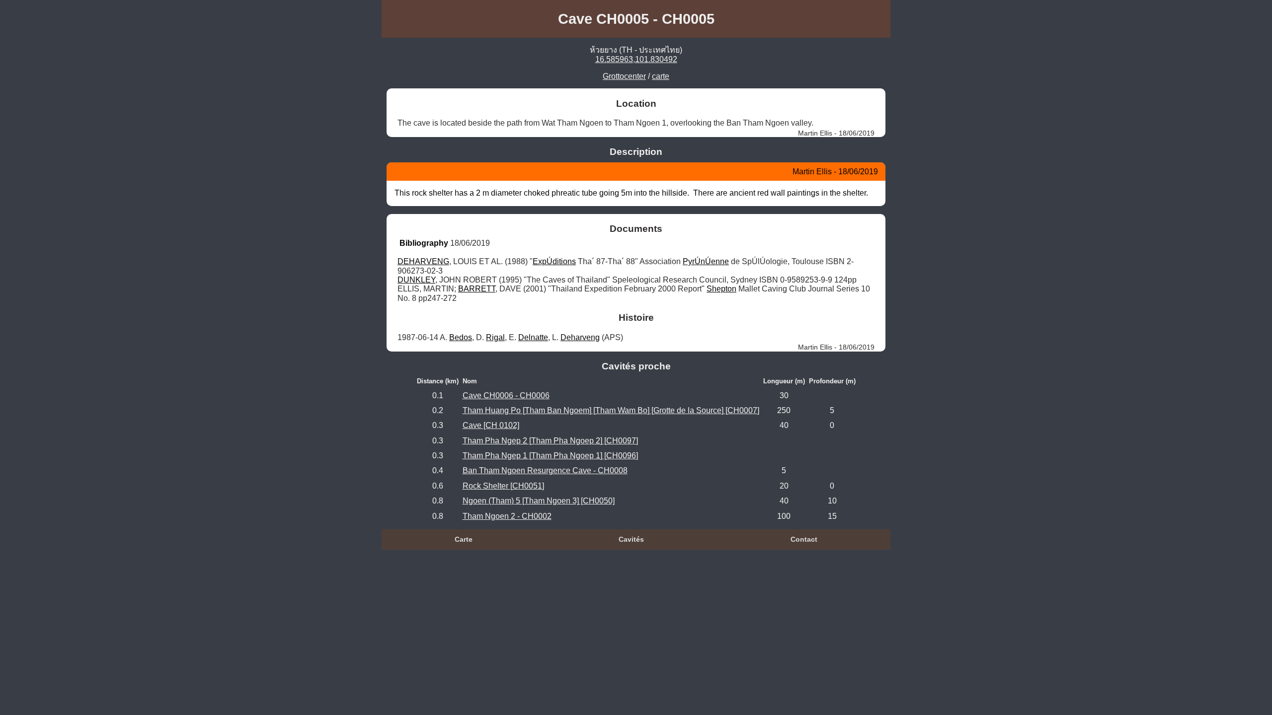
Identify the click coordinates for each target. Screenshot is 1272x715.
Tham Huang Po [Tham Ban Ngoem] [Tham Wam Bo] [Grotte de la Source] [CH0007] (611, 410)
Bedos (460, 337)
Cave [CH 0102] (491, 425)
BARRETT (476, 289)
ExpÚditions (554, 261)
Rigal (495, 337)
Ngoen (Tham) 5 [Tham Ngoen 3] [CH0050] (539, 501)
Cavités (631, 539)
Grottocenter (624, 76)
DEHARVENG (423, 261)
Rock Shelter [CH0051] (503, 486)
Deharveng (580, 337)
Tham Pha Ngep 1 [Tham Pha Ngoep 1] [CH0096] (550, 455)
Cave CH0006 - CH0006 (506, 395)
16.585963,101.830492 (636, 59)
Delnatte (533, 337)
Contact (804, 539)
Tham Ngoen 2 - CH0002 (507, 516)
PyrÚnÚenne (706, 261)
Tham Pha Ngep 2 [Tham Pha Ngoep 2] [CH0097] (550, 440)
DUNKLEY (416, 280)
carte (660, 76)
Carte (464, 539)
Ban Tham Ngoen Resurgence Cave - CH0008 (545, 470)
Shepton (721, 289)
